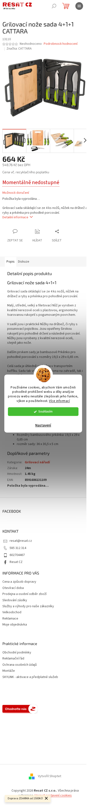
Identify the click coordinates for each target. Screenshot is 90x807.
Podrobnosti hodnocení (61, 44)
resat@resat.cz (21, 540)
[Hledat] (54, 6)
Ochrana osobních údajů (19, 665)
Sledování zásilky (14, 600)
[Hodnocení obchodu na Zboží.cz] (20, 709)
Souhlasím (45, 411)
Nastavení (43, 425)
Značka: (19, 48)
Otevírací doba (13, 588)
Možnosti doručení (15, 193)
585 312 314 (18, 548)
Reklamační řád (13, 658)
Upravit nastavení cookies (53, 795)
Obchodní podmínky (16, 652)
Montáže (8, 671)
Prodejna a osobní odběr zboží (24, 594)
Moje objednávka (14, 624)
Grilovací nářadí (37, 462)
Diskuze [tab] (23, 261)
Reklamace (10, 618)
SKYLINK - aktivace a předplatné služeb (30, 677)
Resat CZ (16, 562)
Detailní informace (15, 217)
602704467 (17, 555)
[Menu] (79, 6)
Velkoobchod (11, 612)
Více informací (59, 401)
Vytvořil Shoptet (49, 776)
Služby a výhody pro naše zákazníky (28, 606)
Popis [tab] (10, 261)
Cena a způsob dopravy (19, 581)
